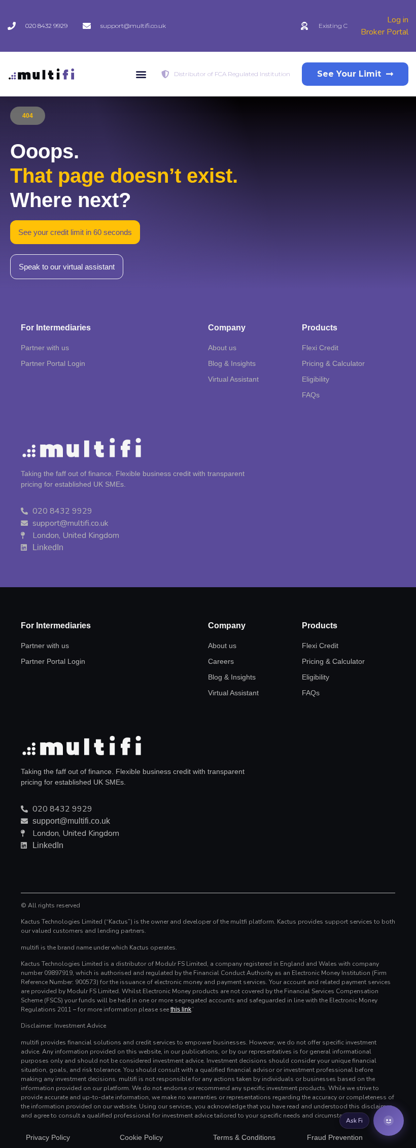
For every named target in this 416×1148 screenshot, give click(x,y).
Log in (397, 19)
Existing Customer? (347, 25)
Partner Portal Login (53, 661)
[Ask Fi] (388, 1120)
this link (180, 1009)
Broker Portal (384, 32)
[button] (140, 74)
